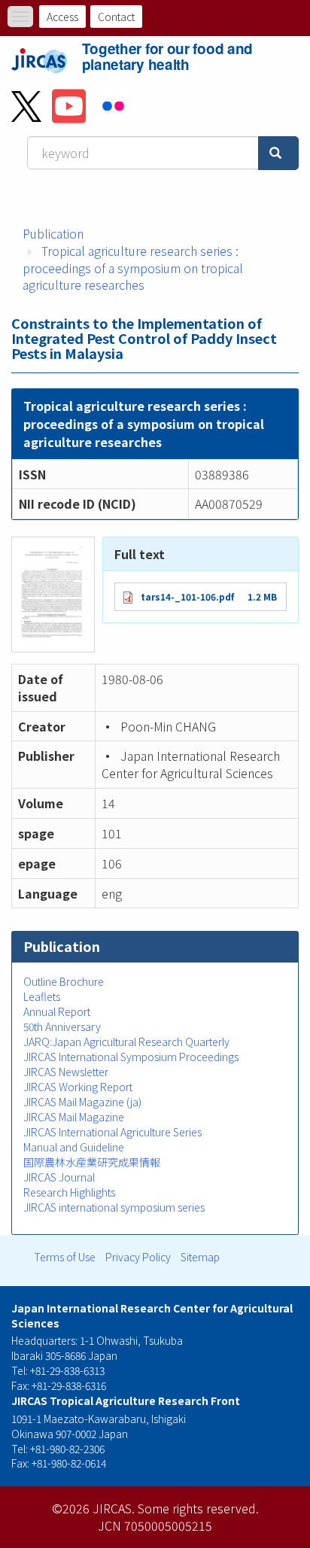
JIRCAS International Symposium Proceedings (131, 1056)
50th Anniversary (62, 1026)
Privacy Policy (138, 1256)
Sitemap (200, 1256)
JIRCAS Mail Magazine (73, 1116)
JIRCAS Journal (59, 1177)
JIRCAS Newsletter (65, 1071)
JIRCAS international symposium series (114, 1207)
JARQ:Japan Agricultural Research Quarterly (126, 1041)
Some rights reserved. (198, 1508)
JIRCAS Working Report (77, 1086)
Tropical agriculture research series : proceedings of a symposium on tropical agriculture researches (133, 268)
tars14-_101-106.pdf (187, 596)
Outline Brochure (63, 981)
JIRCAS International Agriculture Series (112, 1131)
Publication (53, 233)
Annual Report (56, 1011)
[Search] (278, 153)
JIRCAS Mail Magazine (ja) (82, 1101)
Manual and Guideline (73, 1146)
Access (62, 16)
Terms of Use (65, 1256)
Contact (116, 16)
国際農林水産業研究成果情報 (91, 1161)
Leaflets (41, 996)
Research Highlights (69, 1192)
